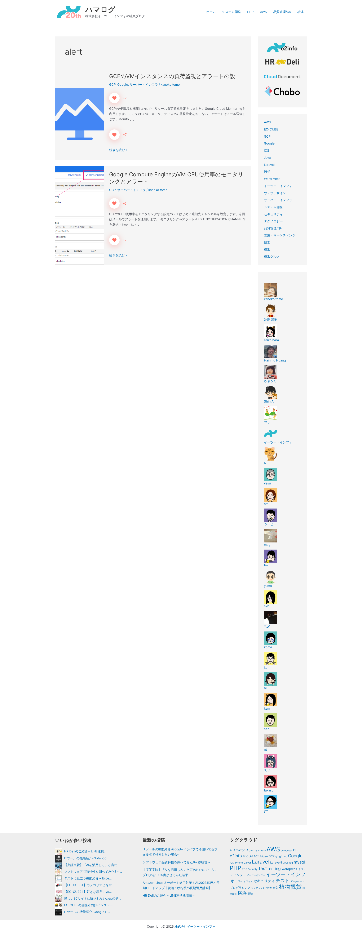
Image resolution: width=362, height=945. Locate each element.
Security (252, 869)
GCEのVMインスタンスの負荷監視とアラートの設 (172, 76)
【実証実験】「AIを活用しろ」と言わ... (92, 865)
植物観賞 (290, 886)
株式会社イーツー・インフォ (195, 926)
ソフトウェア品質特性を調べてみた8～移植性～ (177, 862)
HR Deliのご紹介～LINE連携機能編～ (169, 895)
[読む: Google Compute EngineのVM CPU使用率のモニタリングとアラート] (79, 215)
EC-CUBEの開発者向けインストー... (89, 905)
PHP (250, 12)
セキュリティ (273, 214)
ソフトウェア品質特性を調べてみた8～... (93, 872)
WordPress (272, 179)
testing (274, 868)
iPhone (239, 862)
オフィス (248, 881)
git (276, 856)
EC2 (256, 856)
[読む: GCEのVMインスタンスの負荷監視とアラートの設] (79, 114)
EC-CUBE (271, 129)
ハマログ (100, 9)
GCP (112, 84)
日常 (267, 242)
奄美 (275, 887)
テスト (283, 880)
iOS (266, 150)
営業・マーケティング (279, 235)
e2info (236, 855)
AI (231, 850)
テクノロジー (273, 221)
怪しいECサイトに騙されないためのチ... (92, 898)
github (283, 856)
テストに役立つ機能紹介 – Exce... (88, 878)
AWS (263, 12)
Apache (251, 850)
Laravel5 (276, 862)
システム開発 (231, 12)
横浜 (300, 12)
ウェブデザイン (275, 193)
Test (262, 868)
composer (286, 850)
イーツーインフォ (256, 875)
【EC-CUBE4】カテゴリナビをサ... (89, 885)
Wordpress (289, 869)
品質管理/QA (282, 12)
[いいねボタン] (114, 98)
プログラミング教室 (261, 887)
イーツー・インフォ (278, 186)
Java (267, 158)
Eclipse (264, 856)
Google (122, 84)
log (291, 862)
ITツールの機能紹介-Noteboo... (86, 858)
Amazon (239, 850)
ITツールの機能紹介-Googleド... (87, 912)
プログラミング (240, 887)
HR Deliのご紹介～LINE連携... (85, 851)
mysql (299, 862)
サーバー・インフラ (144, 84)
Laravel (269, 165)
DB (295, 850)
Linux (285, 862)
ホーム (211, 12)
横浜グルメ (272, 256)
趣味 (250, 893)
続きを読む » (118, 150)
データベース (297, 881)
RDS (244, 869)
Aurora (262, 850)
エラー (239, 881)
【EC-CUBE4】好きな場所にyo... (88, 892)
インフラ (239, 875)
